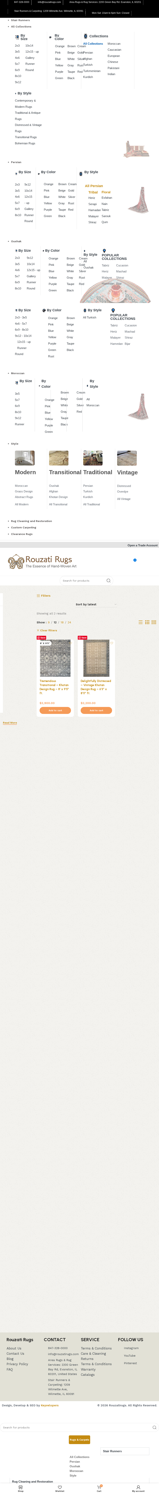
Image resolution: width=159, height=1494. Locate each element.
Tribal (93, 192)
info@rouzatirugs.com (49, 2)
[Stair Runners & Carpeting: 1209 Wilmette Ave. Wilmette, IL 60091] (11, 11)
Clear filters (48, 630)
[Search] (108, 580)
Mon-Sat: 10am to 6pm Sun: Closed (110, 13)
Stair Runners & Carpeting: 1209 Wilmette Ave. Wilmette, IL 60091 (48, 11)
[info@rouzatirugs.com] (35, 2)
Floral (106, 192)
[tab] (79, 1439)
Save (43, 637)
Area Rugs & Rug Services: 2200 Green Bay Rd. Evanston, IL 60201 (105, 2)
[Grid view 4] (154, 622)
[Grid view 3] (147, 622)
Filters (45, 595)
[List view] (141, 622)
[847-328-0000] (11, 2)
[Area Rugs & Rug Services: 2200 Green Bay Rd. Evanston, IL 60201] (66, 2)
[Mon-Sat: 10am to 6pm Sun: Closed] (89, 13)
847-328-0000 (21, 2)
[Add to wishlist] (70, 643)
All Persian (94, 186)
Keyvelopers (50, 1405)
